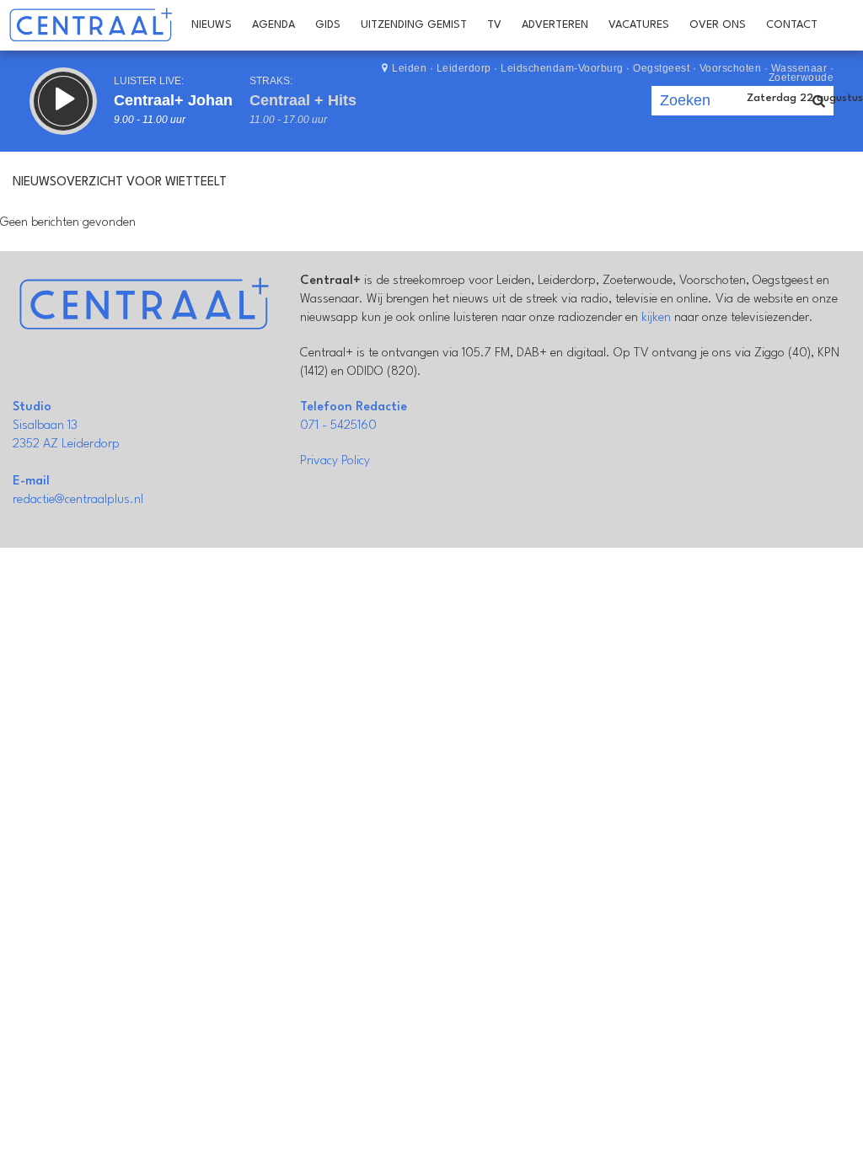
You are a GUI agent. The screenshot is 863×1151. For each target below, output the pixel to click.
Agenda (273, 24)
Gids (327, 24)
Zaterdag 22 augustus (805, 98)
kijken (656, 318)
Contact (791, 24)
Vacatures (638, 24)
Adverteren (555, 24)
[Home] (90, 25)
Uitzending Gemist (414, 24)
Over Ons (717, 24)
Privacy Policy (335, 461)
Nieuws (211, 24)
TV (494, 24)
